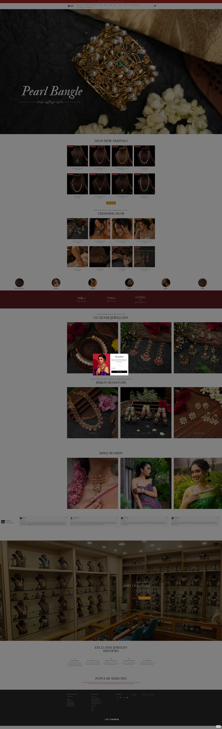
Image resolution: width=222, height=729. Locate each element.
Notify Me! (119, 371)
